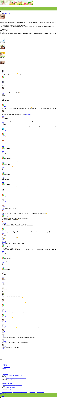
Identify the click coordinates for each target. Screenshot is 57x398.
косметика (20, 392)
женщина (15, 392)
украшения (10, 392)
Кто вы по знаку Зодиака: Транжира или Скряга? (8, 384)
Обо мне (2, 9)
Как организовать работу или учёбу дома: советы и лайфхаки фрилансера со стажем (12, 375)
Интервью (5, 365)
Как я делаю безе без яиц (5, 374)
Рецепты (4, 370)
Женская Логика (2, 393)
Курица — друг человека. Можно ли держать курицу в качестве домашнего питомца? (16, 378)
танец (4, 392)
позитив (11, 392)
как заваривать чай (33, 392)
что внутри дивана (27, 392)
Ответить (3, 93)
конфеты (13, 392)
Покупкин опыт (5, 369)
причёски (25, 392)
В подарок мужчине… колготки (11, 379)
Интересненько (4, 366)
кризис (2, 392)
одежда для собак (36, 392)
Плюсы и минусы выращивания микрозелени (8, 373)
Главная (2, 8)
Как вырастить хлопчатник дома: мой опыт (11, 377)
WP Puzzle (3, 396)
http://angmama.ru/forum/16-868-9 (28, 114)
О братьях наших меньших (7, 367)
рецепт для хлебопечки (23, 392)
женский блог (40, 392)
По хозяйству (4, 368)
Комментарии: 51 (8, 13)
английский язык (17, 392)
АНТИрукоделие (5, 364)
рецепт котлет (31, 392)
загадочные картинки (7, 392)
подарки (43, 392)
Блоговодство (4, 13)
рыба (3, 392)
